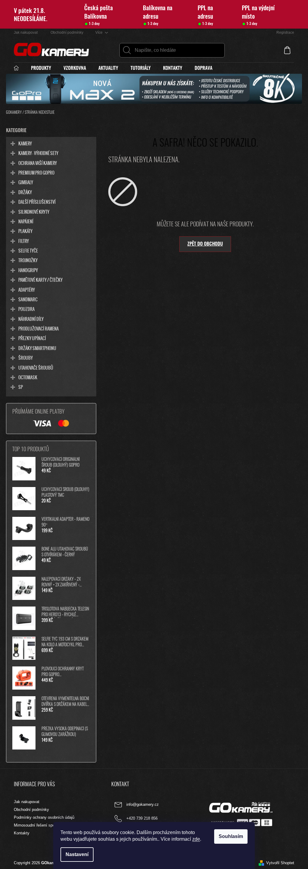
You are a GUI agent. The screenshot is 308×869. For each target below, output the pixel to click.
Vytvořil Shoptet (280, 863)
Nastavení (77, 854)
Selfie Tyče (28, 250)
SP (20, 387)
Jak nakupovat (26, 32)
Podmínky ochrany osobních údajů (44, 817)
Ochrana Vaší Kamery (37, 163)
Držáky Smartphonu (37, 348)
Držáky (25, 192)
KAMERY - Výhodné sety (38, 153)
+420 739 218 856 (142, 818)
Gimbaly (25, 182)
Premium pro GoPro (36, 172)
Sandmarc (28, 299)
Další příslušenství (37, 202)
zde (196, 839)
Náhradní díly (31, 319)
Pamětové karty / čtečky (40, 280)
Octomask (27, 377)
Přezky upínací (32, 338)
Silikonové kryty (33, 212)
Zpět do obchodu (205, 244)
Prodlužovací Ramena (38, 328)
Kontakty (21, 833)
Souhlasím (231, 836)
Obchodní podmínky (67, 32)
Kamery (25, 143)
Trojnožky (28, 260)
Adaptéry (26, 290)
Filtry (23, 241)
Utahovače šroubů (35, 368)
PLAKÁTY (25, 231)
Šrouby (25, 358)
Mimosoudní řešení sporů (36, 825)
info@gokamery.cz (142, 804)
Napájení (25, 221)
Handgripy (28, 270)
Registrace (285, 32)
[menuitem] (19, 68)
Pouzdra (26, 309)
